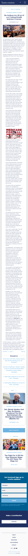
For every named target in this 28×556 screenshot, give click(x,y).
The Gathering (14, 542)
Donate (14, 521)
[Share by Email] (11, 351)
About (14, 534)
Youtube (16, 548)
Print (22, 351)
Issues (14, 537)
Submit (14, 500)
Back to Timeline (15, 9)
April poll (16, 318)
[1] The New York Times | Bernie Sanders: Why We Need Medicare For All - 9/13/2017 (14, 360)
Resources (14, 539)
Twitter (13, 548)
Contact (14, 545)
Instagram (11, 548)
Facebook (14, 548)
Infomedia (18, 553)
